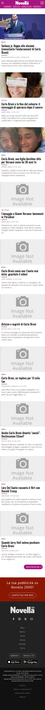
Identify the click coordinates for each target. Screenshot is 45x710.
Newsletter (26, 6)
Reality (22, 632)
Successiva (33, 567)
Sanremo (7, 6)
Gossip (22, 640)
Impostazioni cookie (22, 693)
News (22, 628)
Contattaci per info (22, 595)
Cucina (22, 648)
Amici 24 (17, 6)
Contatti (22, 685)
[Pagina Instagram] (42, 3)
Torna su (22, 697)
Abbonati (37, 6)
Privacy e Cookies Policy (22, 689)
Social (22, 636)
